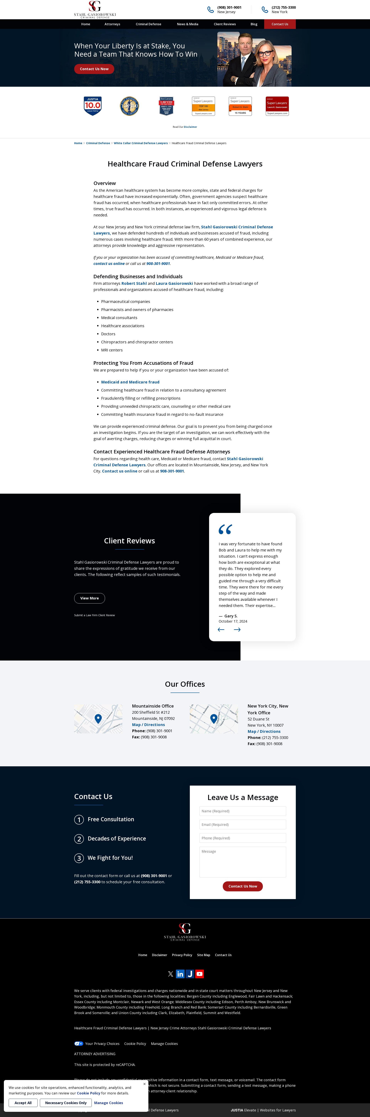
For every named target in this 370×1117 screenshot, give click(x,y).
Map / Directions (148, 724)
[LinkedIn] (180, 974)
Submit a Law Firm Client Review (94, 615)
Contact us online (119, 471)
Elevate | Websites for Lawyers (263, 1110)
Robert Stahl (134, 283)
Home (85, 24)
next (237, 631)
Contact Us (280, 24)
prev (221, 631)
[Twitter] (170, 974)
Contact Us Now (94, 68)
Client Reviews (225, 24)
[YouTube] (199, 974)
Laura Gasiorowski (174, 283)
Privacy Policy (182, 955)
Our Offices (185, 684)
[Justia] (190, 974)
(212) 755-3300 (284, 7)
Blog (254, 24)
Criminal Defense (148, 24)
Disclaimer (190, 127)
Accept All (23, 1102)
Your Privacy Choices (102, 1043)
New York (280, 11)
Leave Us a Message (242, 797)
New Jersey (226, 11)
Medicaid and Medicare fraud (130, 382)
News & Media (187, 24)
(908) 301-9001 (229, 7)
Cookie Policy (135, 1043)
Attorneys (112, 24)
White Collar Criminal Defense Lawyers (141, 143)
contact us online (109, 263)
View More (89, 598)
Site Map (203, 955)
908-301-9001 (172, 471)
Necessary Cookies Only (66, 1102)
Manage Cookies (164, 1043)
